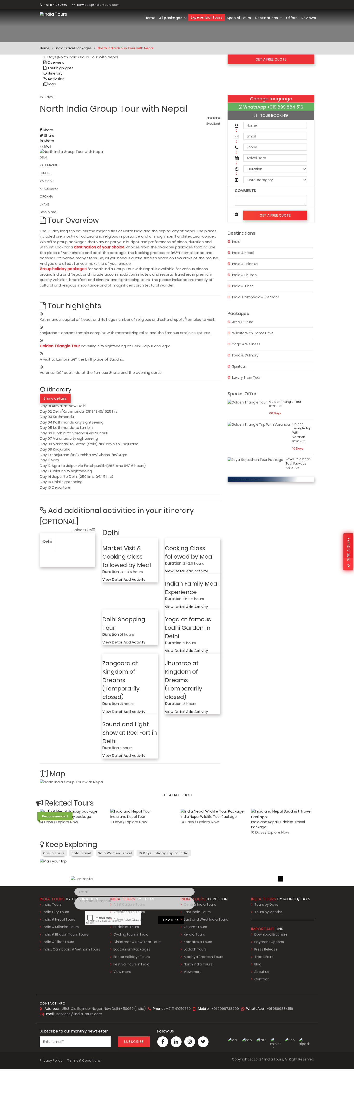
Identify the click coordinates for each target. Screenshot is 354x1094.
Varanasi (66, 541)
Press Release (266, 949)
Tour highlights (59, 67)
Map (51, 84)
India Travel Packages (73, 48)
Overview (55, 62)
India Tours (52, 904)
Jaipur (48, 558)
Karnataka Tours (198, 941)
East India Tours (197, 911)
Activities (55, 78)
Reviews (309, 17)
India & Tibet (242, 285)
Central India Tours (200, 904)
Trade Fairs (263, 956)
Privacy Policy (51, 1060)
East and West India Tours (206, 919)
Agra (85, 541)
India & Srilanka (245, 263)
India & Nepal (243, 252)
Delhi (47, 541)
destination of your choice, (99, 247)
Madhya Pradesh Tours (203, 956)
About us (261, 971)
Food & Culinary (245, 355)
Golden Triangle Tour (60, 346)
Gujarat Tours (195, 926)
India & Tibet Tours (58, 941)
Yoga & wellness (246, 344)
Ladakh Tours (195, 949)
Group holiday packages (63, 268)
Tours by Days (266, 904)
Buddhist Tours (126, 926)
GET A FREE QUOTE (271, 59)
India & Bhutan (244, 274)
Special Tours (239, 17)
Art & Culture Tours (129, 904)
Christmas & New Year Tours (137, 941)
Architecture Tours (129, 911)
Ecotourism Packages (132, 949)
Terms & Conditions (84, 1060)
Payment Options (269, 941)
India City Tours (56, 911)
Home (150, 17)
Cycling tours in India (131, 934)
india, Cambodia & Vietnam (255, 296)
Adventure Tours (127, 919)
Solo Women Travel (115, 853)
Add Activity (134, 579)
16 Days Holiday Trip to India (164, 853)
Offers (292, 17)
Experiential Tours (207, 17)
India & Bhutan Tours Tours (65, 934)
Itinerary (54, 73)
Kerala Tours (194, 934)
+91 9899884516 (280, 1008)
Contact (261, 979)
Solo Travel (81, 853)
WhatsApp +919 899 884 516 (272, 107)
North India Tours (198, 964)
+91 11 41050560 (55, 4)
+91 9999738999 (225, 1008)
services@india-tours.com (98, 4)
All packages (171, 17)
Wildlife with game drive (253, 332)
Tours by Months (268, 911)
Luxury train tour (246, 377)
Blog (258, 964)
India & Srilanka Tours (61, 926)
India (236, 241)
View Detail (112, 579)
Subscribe (134, 1041)
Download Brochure (271, 934)
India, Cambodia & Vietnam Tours (71, 949)
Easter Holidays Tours (131, 956)
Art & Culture (242, 321)
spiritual (239, 366)
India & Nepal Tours (59, 919)
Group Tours (54, 853)
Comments (245, 190)
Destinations (267, 17)
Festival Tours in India (131, 964)
